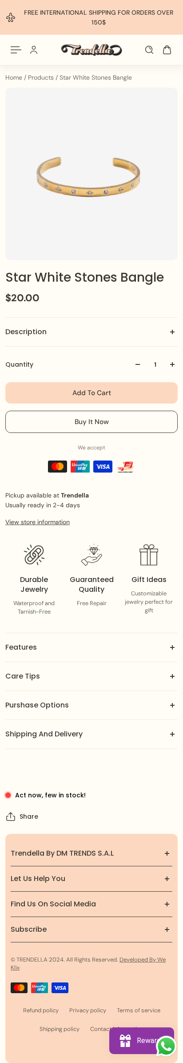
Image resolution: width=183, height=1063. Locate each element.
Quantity (19, 364)
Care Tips (22, 676)
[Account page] (34, 50)
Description (26, 332)
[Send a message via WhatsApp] (166, 1046)
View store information (37, 522)
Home (14, 77)
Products (42, 77)
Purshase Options (37, 705)
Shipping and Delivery (44, 734)
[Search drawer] (149, 50)
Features (21, 647)
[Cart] (167, 50)
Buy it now (92, 421)
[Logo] (91, 50)
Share (29, 816)
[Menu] (16, 50)
